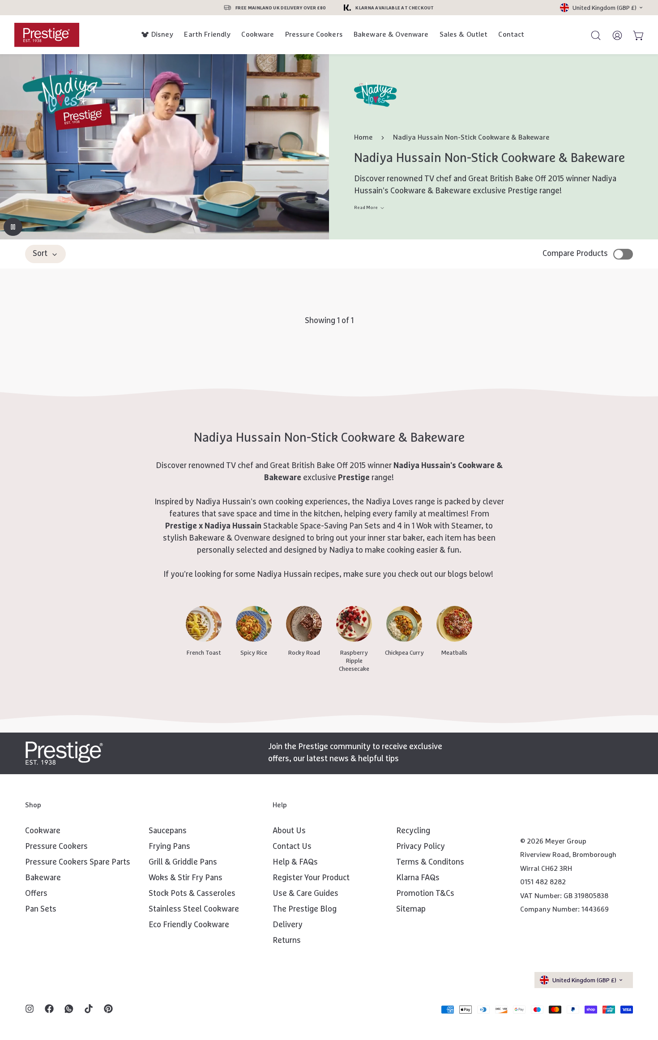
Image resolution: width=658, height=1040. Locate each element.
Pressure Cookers (314, 34)
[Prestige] (46, 34)
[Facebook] (49, 1009)
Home (363, 137)
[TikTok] (88, 1009)
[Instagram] (29, 1009)
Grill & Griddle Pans (183, 862)
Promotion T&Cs (425, 894)
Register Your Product (311, 878)
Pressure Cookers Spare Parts (77, 862)
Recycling (413, 831)
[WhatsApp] (68, 1009)
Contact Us (292, 847)
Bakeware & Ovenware (391, 34)
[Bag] (635, 35)
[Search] (592, 35)
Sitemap (411, 909)
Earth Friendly (207, 34)
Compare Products (575, 254)
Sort (40, 254)
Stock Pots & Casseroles (192, 894)
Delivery (288, 925)
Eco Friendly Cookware (189, 925)
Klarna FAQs (418, 878)
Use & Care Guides (305, 894)
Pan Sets (40, 909)
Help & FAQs (295, 862)
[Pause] (13, 227)
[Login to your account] (613, 35)
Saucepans (168, 831)
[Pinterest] (108, 1009)
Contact (511, 34)
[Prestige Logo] (64, 753)
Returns (287, 941)
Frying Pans (169, 847)
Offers (36, 894)
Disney (162, 34)
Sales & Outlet (464, 34)
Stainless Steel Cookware (194, 909)
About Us (289, 831)
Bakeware (43, 878)
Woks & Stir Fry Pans (185, 878)
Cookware (257, 34)
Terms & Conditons (430, 862)
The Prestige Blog (305, 909)
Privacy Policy (420, 847)
